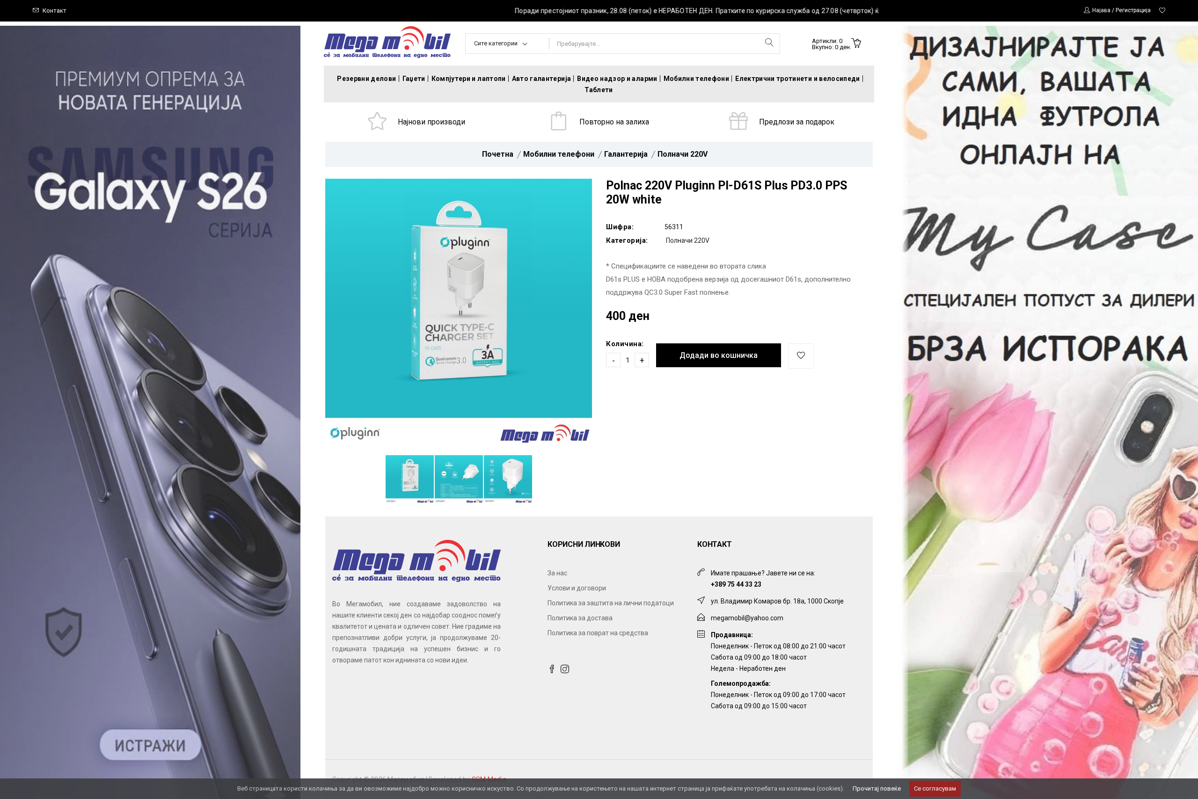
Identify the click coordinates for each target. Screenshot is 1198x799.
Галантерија (626, 154)
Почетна (497, 154)
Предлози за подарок (796, 121)
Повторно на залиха (614, 121)
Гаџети (413, 78)
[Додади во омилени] (801, 356)
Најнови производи (431, 121)
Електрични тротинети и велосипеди (797, 78)
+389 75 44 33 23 (736, 584)
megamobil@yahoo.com (747, 618)
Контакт (54, 10)
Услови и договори (577, 588)
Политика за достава (580, 618)
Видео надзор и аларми (617, 78)
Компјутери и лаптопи (468, 78)
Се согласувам (935, 788)
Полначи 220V (682, 154)
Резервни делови (366, 78)
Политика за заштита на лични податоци (611, 603)
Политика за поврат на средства (598, 633)
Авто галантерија (541, 78)
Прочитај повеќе (877, 788)
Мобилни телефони (697, 78)
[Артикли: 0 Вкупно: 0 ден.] (856, 44)
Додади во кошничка (718, 355)
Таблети (598, 90)
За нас (557, 573)
